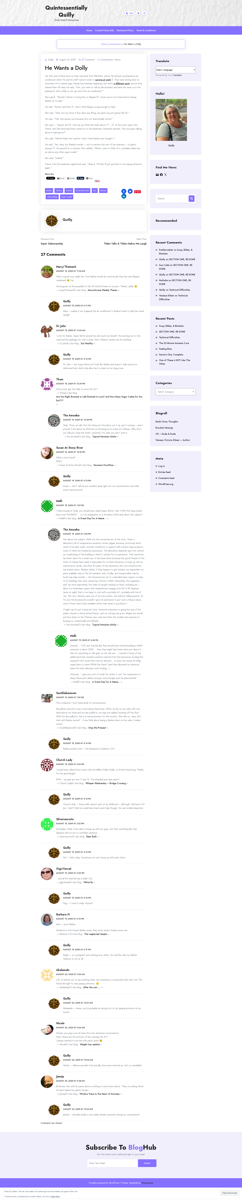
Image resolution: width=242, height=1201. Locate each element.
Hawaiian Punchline (103, 465)
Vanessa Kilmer (166, 295)
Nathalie (163, 280)
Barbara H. (63, 914)
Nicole (60, 1023)
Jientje (60, 1076)
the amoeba (71, 415)
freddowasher (166, 249)
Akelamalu (62, 970)
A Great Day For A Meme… (92, 518)
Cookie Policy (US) (104, 30)
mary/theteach (66, 267)
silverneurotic (65, 819)
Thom (59, 379)
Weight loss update (90, 1044)
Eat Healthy (87, 343)
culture (59, 190)
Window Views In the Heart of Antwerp (99, 1094)
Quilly (67, 219)
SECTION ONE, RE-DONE (182, 259)
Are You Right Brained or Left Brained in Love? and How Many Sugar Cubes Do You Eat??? (99, 398)
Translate (177, 75)
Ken (94, 190)
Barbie (49, 190)
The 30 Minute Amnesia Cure (174, 343)
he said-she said (82, 190)
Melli (59, 501)
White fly (88, 882)
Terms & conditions (146, 30)
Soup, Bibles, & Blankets (171, 326)
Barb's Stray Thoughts (167, 421)
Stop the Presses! (97, 727)
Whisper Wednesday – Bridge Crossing (106, 783)
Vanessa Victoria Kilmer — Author (173, 440)
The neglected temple (95, 934)
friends (69, 190)
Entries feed (164, 472)
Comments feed (166, 478)
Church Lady (64, 760)
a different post (121, 83)
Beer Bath (91, 836)
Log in (161, 466)
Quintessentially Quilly (66, 11)
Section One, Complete (171, 354)
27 (88, 59)
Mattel (103, 190)
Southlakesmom (66, 693)
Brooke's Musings (164, 427)
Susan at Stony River (69, 448)
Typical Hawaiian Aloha (104, 436)
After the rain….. (91, 987)
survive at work (103, 79)
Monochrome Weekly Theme (102, 290)
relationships (52, 196)
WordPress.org (165, 484)
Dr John (61, 326)
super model (66, 196)
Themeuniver (147, 1182)
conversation (115, 44)
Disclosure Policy (125, 30)
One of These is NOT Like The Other (174, 362)
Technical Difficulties (179, 289)
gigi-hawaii (63, 869)
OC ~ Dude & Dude (166, 434)
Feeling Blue (165, 348)
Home (89, 30)
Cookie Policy (55, 1196)
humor (117, 59)
